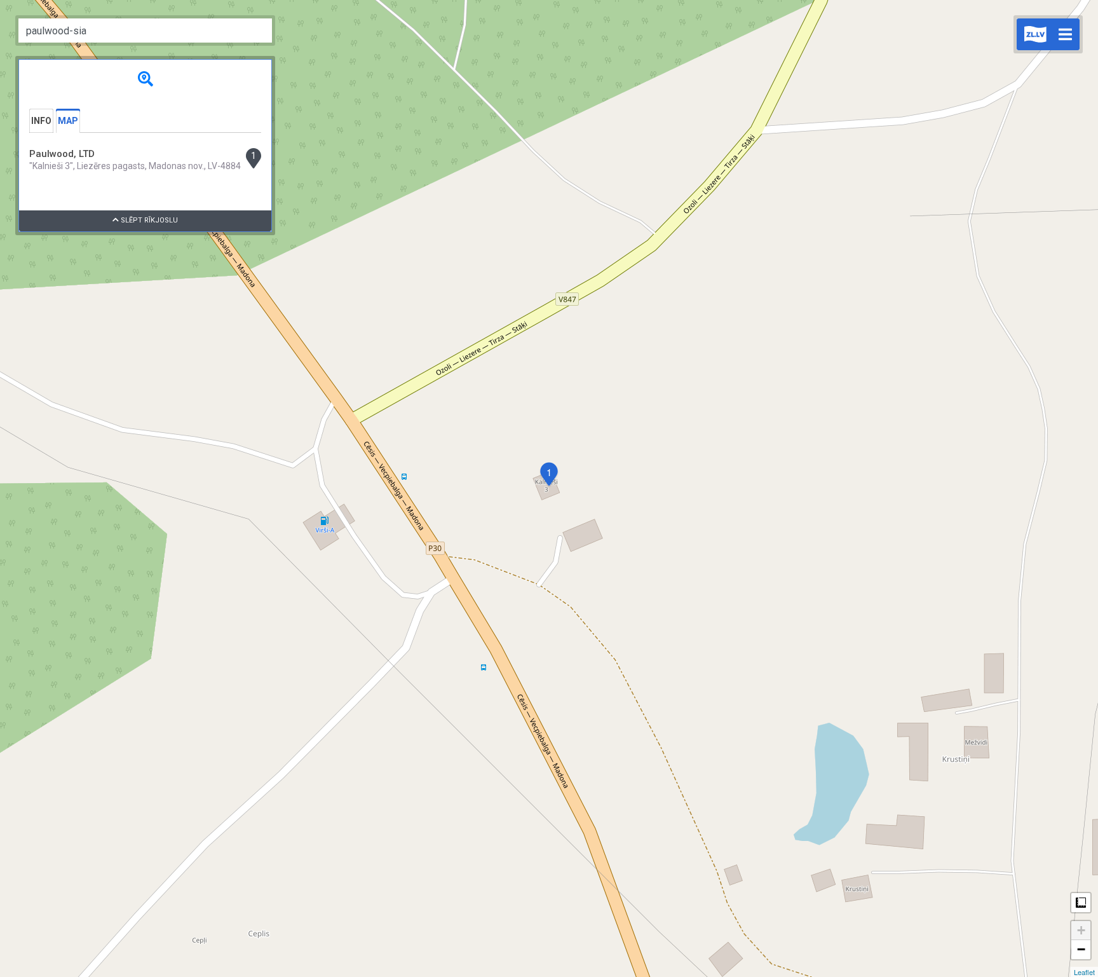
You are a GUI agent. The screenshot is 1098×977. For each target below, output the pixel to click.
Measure (1080, 902)
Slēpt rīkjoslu (148, 220)
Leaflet (1084, 972)
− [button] (1081, 949)
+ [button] (1081, 930)
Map (68, 121)
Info (41, 121)
